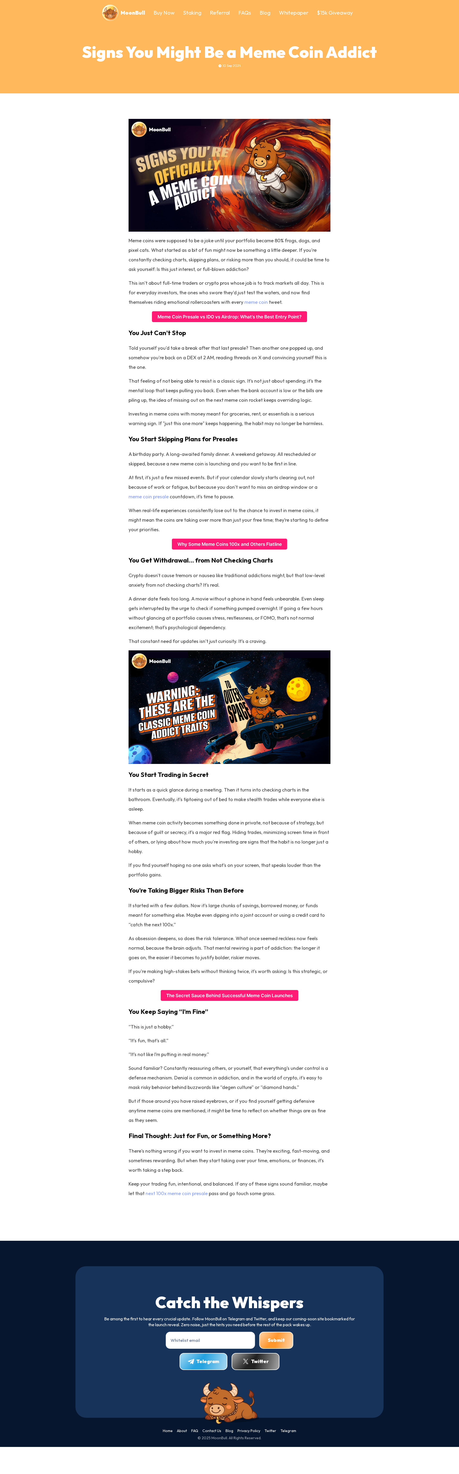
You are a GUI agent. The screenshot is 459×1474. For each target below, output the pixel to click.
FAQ (194, 1430)
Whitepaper (293, 12)
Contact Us (211, 1430)
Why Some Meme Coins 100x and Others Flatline (229, 544)
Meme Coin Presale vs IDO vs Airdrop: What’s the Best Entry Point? (229, 316)
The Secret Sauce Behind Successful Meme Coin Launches (229, 995)
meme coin (256, 302)
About (182, 1430)
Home (168, 1430)
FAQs (244, 12)
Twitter (260, 1361)
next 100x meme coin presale (177, 1193)
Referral (220, 12)
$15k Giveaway (335, 12)
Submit (276, 1340)
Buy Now (164, 12)
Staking (192, 12)
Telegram (207, 1361)
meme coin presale (149, 497)
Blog (265, 12)
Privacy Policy (248, 1430)
